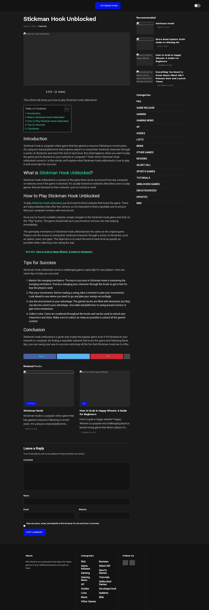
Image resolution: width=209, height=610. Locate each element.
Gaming (141, 114)
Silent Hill (143, 165)
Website (82, 509)
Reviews (141, 158)
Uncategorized (146, 190)
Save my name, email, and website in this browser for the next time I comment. (63, 523)
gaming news (145, 120)
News (139, 146)
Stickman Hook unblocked (47, 202)
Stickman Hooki (33, 410)
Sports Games (145, 171)
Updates (141, 197)
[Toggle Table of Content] (65, 109)
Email (27, 509)
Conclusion (33, 128)
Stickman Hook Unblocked (65, 172)
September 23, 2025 (165, 85)
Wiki (139, 203)
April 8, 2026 (162, 46)
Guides (140, 133)
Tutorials (43, 26)
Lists (139, 139)
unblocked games (148, 184)
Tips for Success (36, 124)
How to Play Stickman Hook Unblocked (47, 121)
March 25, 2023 (29, 26)
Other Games (145, 152)
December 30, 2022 (88, 432)
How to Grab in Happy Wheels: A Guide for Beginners (168, 58)
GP (138, 126)
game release (145, 107)
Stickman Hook (109, 6)
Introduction (33, 113)
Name (27, 495)
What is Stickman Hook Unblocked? (46, 117)
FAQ (84, 403)
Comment (29, 459)
